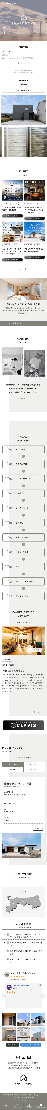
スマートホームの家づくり (12, 323)
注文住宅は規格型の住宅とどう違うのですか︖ (26, 952)
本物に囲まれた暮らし (13, 670)
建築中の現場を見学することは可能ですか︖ (26, 944)
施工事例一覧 (22, 90)
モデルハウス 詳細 (22, 758)
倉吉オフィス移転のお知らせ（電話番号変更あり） (19, 58)
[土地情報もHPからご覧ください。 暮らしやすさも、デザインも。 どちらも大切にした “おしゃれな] (23, 1034)
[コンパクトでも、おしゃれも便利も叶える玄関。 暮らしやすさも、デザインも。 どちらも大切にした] (9, 1019)
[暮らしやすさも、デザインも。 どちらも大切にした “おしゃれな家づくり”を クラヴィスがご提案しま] (23, 1019)
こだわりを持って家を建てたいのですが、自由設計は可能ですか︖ (25, 935)
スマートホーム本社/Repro (23, 973)
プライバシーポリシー (23, 1100)
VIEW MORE (22, 878)
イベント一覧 (21, 269)
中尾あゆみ (17, 986)
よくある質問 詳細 (22, 927)
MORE (23, 63)
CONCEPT (22, 399)
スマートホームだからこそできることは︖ (25, 960)
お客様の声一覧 (22, 622)
